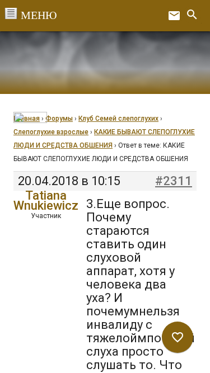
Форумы (59, 118)
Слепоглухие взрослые (50, 132)
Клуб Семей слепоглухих (118, 118)
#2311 (173, 181)
